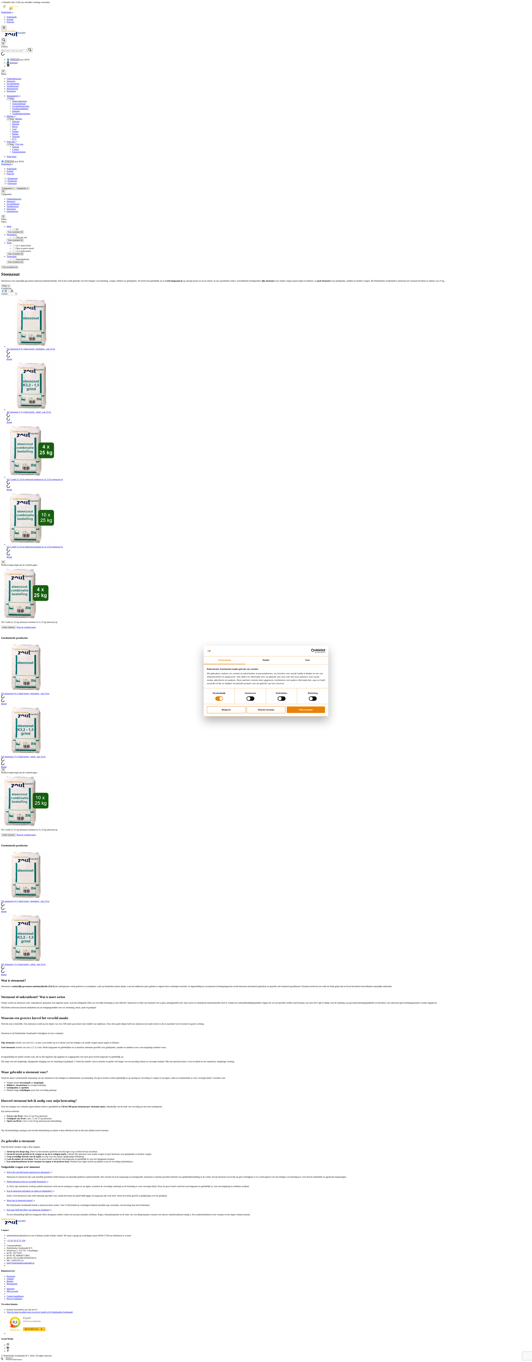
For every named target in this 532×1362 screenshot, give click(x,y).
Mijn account (12, 1291)
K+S (14, 139)
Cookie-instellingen (15, 1296)
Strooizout (11, 91)
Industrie (16, 111)
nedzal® (16, 121)
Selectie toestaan (266, 710)
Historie (15, 147)
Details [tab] (266, 660)
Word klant (11, 156)
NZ (17, 229)
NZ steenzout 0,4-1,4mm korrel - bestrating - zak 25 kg (31, 349)
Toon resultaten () (15, 232)
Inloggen (10, 1289)
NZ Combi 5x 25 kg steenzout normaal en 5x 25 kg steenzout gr (35, 547)
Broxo (15, 126)
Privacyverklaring (14, 1299)
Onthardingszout (14, 78)
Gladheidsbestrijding (21, 114)
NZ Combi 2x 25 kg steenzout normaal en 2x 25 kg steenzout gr (35, 479)
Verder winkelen (8, 627)
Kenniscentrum (18, 152)
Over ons (19, 144)
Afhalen (10, 1279)
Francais (10, 22)
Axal (14, 129)
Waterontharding (19, 101)
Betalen (10, 1281)
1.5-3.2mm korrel (23, 251)
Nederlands (12, 17)
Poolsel (15, 131)
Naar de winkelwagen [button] (26, 627)
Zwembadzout (13, 83)
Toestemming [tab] (224, 660)
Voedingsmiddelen (20, 109)
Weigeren (226, 710)
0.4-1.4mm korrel (23, 245)
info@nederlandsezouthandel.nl (20, 1263)
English (10, 19)
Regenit (15, 124)
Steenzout (11, 81)
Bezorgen (11, 1276)
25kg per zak (21, 237)
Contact (15, 149)
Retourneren (12, 1284)
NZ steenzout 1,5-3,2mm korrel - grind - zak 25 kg (29, 412)
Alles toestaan (306, 710)
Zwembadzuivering (20, 106)
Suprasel (16, 136)
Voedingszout (13, 86)
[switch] (250, 698)
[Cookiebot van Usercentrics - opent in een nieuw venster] (313, 651)
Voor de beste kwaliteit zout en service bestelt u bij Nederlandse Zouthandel (40, 1312)
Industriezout (12, 88)
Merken (18, 119)
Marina (15, 134)
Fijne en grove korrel (25, 248)
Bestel (9, 359)
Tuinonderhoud (19, 104)
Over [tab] (307, 660)
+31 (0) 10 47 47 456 (16, 1240)
